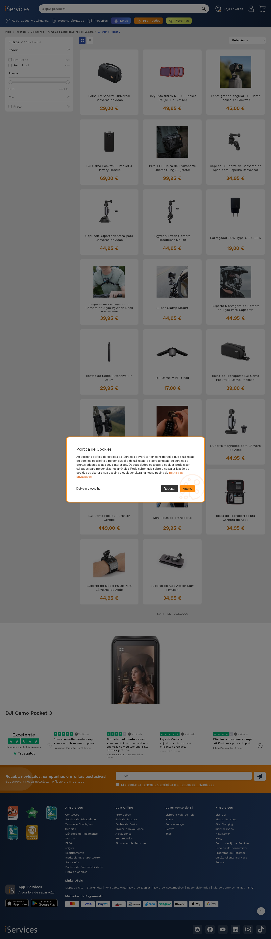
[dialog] (135, 469)
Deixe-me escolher (89, 488)
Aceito (187, 489)
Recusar (170, 489)
